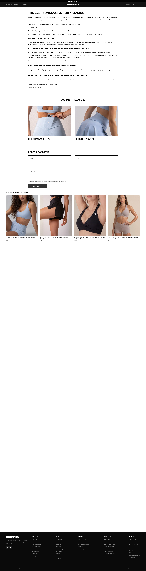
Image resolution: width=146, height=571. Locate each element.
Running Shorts (59, 539)
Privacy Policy (128, 568)
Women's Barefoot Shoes (109, 553)
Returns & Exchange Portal (134, 555)
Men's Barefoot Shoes (109, 556)
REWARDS (128, 4)
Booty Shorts (58, 544)
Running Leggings (59, 549)
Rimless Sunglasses (82, 549)
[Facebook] (7, 547)
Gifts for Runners (107, 549)
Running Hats (107, 539)
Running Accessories (108, 551)
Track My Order (132, 557)
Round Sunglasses (82, 546)
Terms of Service (136, 568)
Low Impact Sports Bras (37, 544)
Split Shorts (58, 558)
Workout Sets (35, 553)
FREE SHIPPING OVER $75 (73, 1)
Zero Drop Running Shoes (109, 544)
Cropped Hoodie (35, 551)
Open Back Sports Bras (37, 546)
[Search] (133, 5)
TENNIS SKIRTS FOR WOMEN (85, 139)
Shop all (138, 193)
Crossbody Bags (107, 542)
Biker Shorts (58, 542)
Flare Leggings (59, 551)
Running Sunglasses (54, 19)
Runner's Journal (132, 539)
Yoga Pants (58, 553)
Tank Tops (34, 549)
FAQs (130, 552)
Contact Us (131, 550)
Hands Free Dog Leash (109, 546)
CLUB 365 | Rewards (133, 544)
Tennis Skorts (58, 546)
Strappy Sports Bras (36, 542)
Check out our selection (34, 87)
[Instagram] (10, 547)
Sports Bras (34, 539)
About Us (131, 542)
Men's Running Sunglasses (83, 544)
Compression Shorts (60, 560)
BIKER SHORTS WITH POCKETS (39, 139)
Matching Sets (35, 556)
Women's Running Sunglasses (84, 542)
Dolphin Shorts (59, 556)
